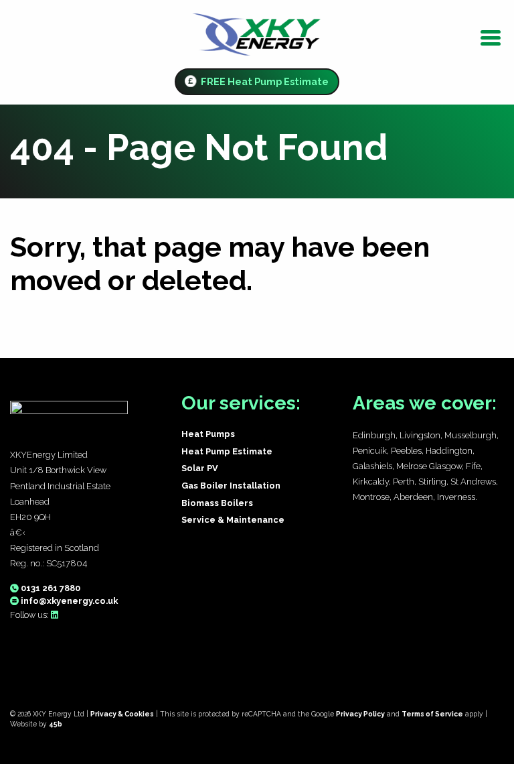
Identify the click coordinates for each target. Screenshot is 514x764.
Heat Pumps (208, 434)
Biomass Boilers (217, 503)
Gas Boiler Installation (230, 486)
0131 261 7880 (49, 588)
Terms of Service (432, 714)
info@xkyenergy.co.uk (68, 601)
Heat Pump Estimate (226, 451)
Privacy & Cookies (122, 714)
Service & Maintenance (232, 520)
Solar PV (199, 468)
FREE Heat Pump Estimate (264, 81)
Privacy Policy (360, 714)
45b (55, 724)
